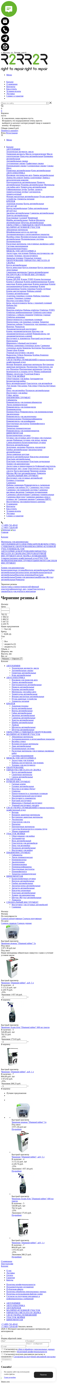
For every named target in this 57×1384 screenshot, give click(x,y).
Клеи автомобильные (21, 675)
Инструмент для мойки (22, 850)
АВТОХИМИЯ (8, 544)
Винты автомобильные (22, 711)
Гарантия (10, 1278)
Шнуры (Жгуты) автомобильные (26, 897)
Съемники (16, 907)
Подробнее (17, 1129)
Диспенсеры (17, 819)
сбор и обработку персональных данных (36, 1349)
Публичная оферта (14, 1289)
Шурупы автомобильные (23, 729)
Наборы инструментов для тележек (28, 763)
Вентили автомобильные (36, 570)
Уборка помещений (20, 831)
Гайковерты (17, 855)
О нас (9, 1270)
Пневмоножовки (19, 864)
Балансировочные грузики (13, 570)
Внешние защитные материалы (26, 815)
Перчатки (16, 824)
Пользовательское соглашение (20, 1287)
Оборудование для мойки (23, 836)
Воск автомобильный (21, 841)
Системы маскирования (22, 755)
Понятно (43, 1375)
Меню (9, 75)
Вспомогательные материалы (25, 744)
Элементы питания (20, 701)
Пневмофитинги (19, 871)
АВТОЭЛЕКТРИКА (24, 544)
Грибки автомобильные (22, 883)
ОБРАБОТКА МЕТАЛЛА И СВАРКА (23, 1312)
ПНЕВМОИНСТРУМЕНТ (21, 560)
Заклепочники (18, 862)
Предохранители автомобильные (27, 685)
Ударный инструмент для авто (25, 805)
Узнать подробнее (10, 1377)
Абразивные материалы (22, 737)
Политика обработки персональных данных (26, 1291)
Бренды (9, 1280)
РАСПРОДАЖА (30, 553)
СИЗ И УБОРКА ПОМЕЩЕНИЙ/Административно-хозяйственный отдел (24, 557)
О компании (6, 1261)
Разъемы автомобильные (23, 689)
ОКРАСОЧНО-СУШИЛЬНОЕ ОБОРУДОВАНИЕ (28, 545)
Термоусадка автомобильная (24, 694)
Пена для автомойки (21, 845)
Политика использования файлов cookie (24, 1294)
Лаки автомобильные (21, 746)
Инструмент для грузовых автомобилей (30, 904)
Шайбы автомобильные (22, 722)
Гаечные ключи (19, 784)
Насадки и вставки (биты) (23, 789)
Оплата (9, 1275)
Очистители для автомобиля (24, 843)
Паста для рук (13, 591)
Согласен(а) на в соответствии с (28, 1350)
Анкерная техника (20, 706)
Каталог (4, 1266)
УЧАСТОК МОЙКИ (15, 1317)
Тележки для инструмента (23, 765)
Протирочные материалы (23, 826)
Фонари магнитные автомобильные (28, 696)
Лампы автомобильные (22, 682)
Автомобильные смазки (22, 670)
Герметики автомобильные (24, 673)
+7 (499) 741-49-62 (9, 525)
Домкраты (20, 579)
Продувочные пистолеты (23, 869)
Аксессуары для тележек (23, 760)
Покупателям (7, 1264)
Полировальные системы (23, 748)
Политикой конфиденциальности (32, 1351)
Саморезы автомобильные (23, 718)
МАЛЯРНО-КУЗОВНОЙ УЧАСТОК (23, 1310)
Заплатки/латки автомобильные (29, 572)
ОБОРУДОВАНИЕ (25, 551)
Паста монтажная (28, 591)
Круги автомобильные (22, 772)
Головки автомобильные (23, 786)
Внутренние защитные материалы (27, 817)
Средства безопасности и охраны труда (29, 829)
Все (6, 641)
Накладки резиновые (24, 575)
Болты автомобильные (22, 708)
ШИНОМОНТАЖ (41, 560)
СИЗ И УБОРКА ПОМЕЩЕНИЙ (21, 1315)
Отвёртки (16, 791)
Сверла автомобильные (22, 777)
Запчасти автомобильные (23, 888)
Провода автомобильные (23, 687)
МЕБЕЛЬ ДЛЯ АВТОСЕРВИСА (12, 550)
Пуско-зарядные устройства (24, 699)
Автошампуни (18, 838)
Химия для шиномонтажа (26, 577)
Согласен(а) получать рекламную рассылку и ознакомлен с (28, 1355)
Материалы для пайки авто (24, 692)
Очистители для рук (21, 822)
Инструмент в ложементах (24, 798)
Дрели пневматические (22, 857)
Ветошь (15, 812)
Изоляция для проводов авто (25, 680)
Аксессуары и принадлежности (15, 587)
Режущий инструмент (22, 800)
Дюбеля (15, 725)
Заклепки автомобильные (23, 715)
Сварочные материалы (22, 774)
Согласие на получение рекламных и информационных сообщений (23, 1297)
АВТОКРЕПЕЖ (13, 1308)
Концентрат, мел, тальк (21, 589)
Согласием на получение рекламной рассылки (35, 1356)
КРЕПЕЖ (38, 544)
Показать (5, 659)
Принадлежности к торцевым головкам (30, 793)
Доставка (10, 1273)
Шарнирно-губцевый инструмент (27, 803)
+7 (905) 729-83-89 (9, 527)
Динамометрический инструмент (27, 796)
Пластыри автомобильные (24, 893)
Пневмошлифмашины (22, 867)
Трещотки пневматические (24, 874)
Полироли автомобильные (24, 848)
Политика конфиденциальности (20, 1284)
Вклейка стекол (19, 741)
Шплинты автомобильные (24, 727)
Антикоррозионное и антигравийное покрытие (33, 739)
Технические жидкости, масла (25, 668)
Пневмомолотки (19, 860)
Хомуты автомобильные (23, 720)
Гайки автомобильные (22, 713)
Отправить (6, 1359)
